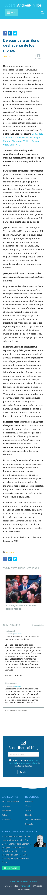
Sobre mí (29, 801)
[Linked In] (10, 33)
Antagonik (25, 886)
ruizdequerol (10, 631)
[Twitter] (15, 33)
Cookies (33, 881)
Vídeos (28, 806)
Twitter (28, 810)
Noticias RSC (7, 819)
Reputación (6, 810)
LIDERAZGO (7, 57)
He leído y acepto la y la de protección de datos (23, 763)
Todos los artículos (33, 819)
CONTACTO (12, 868)
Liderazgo (6, 806)
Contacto (29, 824)
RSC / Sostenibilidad (10, 801)
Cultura (5, 815)
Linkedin (28, 815)
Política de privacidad (19, 881)
